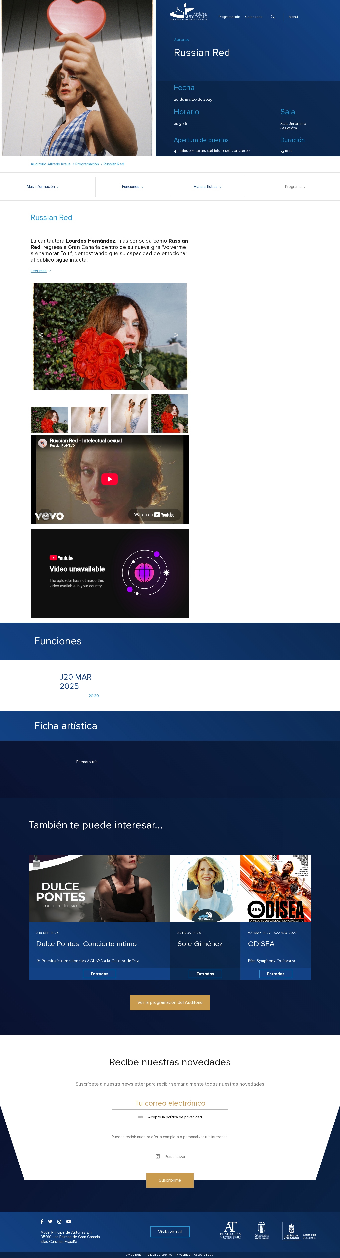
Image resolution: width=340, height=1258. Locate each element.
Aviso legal (134, 1255)
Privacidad (183, 1255)
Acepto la (174, 1117)
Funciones (132, 186)
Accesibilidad (203, 1255)
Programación (229, 17)
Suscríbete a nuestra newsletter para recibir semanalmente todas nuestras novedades (170, 1084)
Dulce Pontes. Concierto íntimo (86, 943)
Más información (42, 186)
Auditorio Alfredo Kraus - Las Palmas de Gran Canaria (188, 12)
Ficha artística (207, 186)
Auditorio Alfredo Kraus (51, 164)
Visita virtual (170, 1231)
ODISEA (261, 943)
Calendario (254, 17)
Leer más (39, 271)
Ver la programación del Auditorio (170, 1002)
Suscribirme (170, 1180)
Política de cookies (159, 1255)
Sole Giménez (200, 943)
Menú (293, 17)
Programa (295, 186)
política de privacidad (184, 1117)
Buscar (273, 17)
